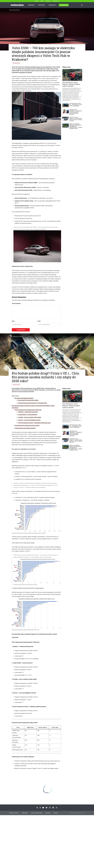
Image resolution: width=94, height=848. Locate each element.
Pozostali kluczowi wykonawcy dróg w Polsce (27, 425)
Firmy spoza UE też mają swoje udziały (28, 400)
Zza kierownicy (55, 1)
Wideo (42, 1)
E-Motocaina (63, 5)
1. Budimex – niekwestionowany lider (28, 412)
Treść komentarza (16, 303)
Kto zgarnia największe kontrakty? (24, 398)
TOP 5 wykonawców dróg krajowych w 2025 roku (28, 410)
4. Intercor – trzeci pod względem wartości (29, 420)
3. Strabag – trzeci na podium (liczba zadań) (29, 417)
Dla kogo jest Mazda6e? (21, 842)
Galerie (36, 1)
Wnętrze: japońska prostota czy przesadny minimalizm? (30, 837)
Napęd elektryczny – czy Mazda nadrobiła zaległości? (29, 839)
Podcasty (48, 1)
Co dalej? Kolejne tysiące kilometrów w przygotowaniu (32, 403)
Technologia (52, 5)
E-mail (38, 321)
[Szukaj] (81, 5)
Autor (13, 321)
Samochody (31, 5)
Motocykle (41, 5)
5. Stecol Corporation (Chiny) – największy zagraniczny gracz (34, 423)
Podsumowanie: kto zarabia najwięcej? (25, 428)
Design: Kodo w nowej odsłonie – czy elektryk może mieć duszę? (32, 834)
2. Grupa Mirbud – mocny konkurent (27, 414)
